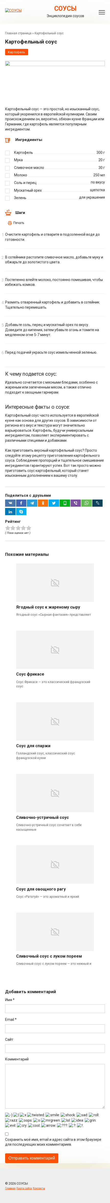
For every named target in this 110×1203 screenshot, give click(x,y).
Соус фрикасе (30, 674)
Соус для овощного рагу (41, 889)
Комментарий (17, 1059)
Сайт (9, 1039)
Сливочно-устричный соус (42, 817)
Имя (10, 1000)
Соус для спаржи (33, 745)
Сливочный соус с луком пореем (49, 956)
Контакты (39, 1188)
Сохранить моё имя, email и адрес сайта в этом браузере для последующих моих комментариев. (53, 1142)
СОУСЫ (65, 8)
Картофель (16, 52)
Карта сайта (24, 1188)
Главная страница (18, 33)
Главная (10, 1188)
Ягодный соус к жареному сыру (48, 607)
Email (11, 1019)
